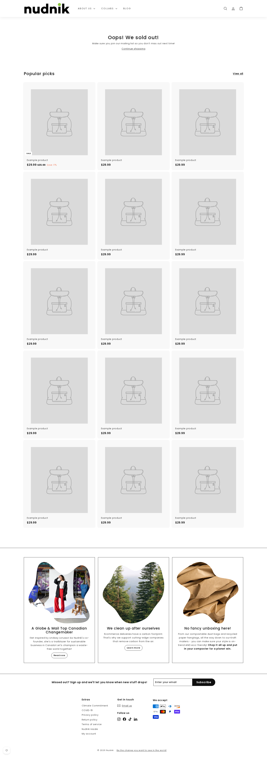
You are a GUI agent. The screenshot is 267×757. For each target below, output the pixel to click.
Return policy (89, 719)
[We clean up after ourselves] (133, 592)
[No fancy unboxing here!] (207, 592)
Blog (127, 8)
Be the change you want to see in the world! (142, 750)
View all (238, 73)
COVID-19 (87, 710)
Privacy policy (90, 714)
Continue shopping (133, 48)
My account (89, 733)
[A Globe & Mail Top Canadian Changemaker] (59, 592)
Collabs (108, 8)
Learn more (133, 647)
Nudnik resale (90, 729)
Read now (59, 655)
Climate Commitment (95, 705)
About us (85, 8)
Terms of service (92, 724)
